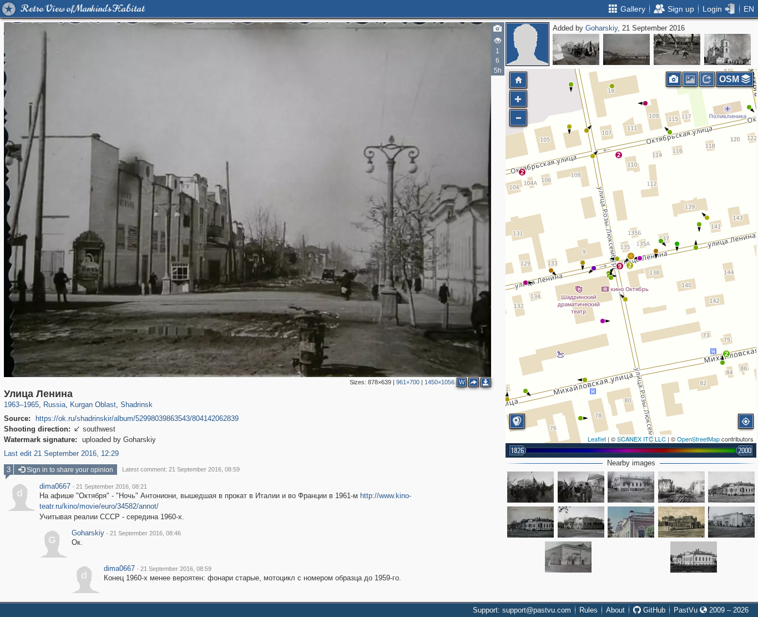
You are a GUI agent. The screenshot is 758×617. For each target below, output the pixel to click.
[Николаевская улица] (681, 487)
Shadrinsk (136, 404)
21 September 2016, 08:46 (145, 533)
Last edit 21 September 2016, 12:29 (61, 453)
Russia (54, 404)
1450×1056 (439, 382)
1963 (11, 404)
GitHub (653, 610)
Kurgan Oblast (93, 404)
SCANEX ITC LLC (641, 438)
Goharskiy (601, 28)
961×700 (408, 382)
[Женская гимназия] (731, 487)
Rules (588, 610)
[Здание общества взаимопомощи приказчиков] (681, 522)
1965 (31, 404)
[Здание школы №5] (631, 487)
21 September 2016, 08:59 (175, 568)
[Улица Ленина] (631, 256)
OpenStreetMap (698, 438)
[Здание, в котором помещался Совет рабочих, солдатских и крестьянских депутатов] (631, 522)
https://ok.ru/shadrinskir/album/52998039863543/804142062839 (137, 418)
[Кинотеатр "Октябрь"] (731, 522)
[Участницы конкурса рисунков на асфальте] (677, 49)
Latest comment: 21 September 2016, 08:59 (181, 469)
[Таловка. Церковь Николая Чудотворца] (727, 49)
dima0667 (54, 486)
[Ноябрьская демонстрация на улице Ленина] (530, 487)
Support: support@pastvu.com (522, 610)
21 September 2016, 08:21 (111, 486)
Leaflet (597, 438)
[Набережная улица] (626, 49)
